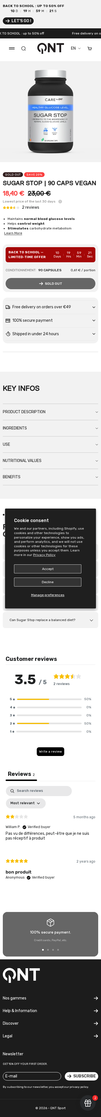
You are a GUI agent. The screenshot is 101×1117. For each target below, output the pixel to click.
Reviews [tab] (21, 774)
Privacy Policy (44, 555)
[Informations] (60, 201)
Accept (48, 569)
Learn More (13, 233)
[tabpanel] (50, 838)
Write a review (50, 751)
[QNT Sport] (25, 975)
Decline (48, 582)
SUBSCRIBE (84, 1076)
